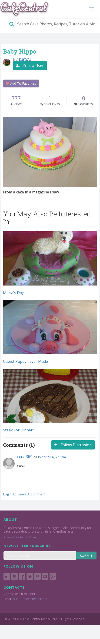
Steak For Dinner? (18, 430)
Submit (86, 555)
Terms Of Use (28, 537)
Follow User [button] (33, 65)
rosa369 (25, 456)
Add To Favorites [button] (22, 83)
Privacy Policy (11, 537)
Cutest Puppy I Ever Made (25, 361)
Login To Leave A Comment (24, 494)
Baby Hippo (19, 51)
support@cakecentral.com (33, 599)
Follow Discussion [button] (76, 444)
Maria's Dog (13, 292)
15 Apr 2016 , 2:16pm (52, 457)
